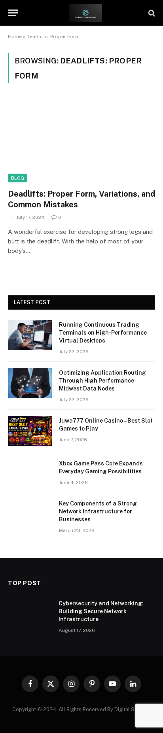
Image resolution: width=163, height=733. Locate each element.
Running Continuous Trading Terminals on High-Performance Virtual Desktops (103, 333)
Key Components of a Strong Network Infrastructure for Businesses (98, 511)
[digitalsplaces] (85, 13)
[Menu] (13, 13)
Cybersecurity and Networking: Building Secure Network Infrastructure (101, 611)
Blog (17, 178)
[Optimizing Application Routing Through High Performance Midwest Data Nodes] (30, 383)
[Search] (151, 13)
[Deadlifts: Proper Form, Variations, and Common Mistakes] (81, 140)
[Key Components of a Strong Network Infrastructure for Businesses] (30, 514)
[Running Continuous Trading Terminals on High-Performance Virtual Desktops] (30, 335)
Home (15, 36)
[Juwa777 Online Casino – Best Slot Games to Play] (30, 431)
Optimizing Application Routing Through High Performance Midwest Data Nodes (102, 380)
